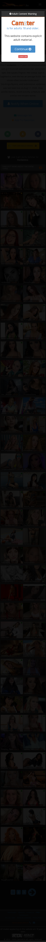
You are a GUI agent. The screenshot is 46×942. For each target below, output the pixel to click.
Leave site (23, 56)
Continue (22, 49)
